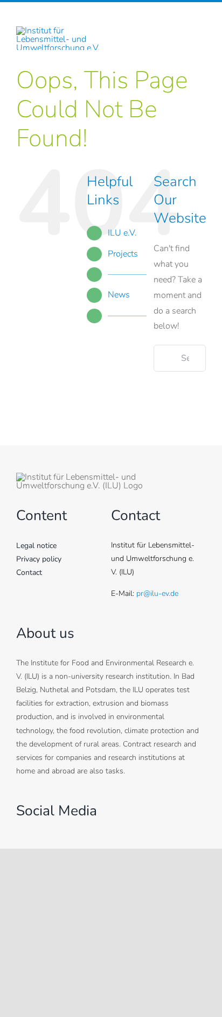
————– (127, 274)
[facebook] (165, 21)
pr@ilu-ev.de (157, 593)
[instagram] (184, 21)
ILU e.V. (122, 233)
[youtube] (80, 832)
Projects (123, 254)
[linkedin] (202, 21)
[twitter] (40, 832)
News (119, 295)
